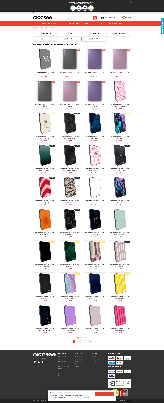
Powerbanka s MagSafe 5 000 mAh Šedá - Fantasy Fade (94, 329)
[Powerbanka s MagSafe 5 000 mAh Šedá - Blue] (94, 123)
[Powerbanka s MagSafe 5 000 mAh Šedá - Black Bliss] (44, 252)
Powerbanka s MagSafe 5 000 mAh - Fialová (94, 73)
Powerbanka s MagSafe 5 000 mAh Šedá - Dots (69, 201)
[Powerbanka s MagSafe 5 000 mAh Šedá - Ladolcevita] (119, 284)
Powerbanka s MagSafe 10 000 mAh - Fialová (94, 105)
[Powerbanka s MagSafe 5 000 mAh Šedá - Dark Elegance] (69, 123)
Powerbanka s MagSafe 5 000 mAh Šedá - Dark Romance (69, 233)
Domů (34, 27)
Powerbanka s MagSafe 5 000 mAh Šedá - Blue (94, 137)
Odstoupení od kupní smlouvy (82, 364)
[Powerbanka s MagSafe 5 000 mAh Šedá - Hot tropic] (119, 316)
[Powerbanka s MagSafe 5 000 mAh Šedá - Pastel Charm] (119, 219)
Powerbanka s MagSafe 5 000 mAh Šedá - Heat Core (44, 233)
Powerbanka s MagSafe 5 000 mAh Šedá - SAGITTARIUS (44, 329)
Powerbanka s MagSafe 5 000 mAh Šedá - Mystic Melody (69, 329)
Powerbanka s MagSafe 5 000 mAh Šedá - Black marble (119, 169)
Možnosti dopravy (62, 359)
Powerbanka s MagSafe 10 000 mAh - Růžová (69, 105)
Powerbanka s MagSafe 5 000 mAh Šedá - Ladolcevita (119, 297)
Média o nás (94, 364)
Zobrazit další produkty (82, 337)
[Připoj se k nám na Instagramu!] (39, 362)
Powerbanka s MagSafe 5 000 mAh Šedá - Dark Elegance (69, 137)
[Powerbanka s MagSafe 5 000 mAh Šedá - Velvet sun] (119, 252)
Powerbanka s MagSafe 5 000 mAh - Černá (69, 73)
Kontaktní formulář (96, 359)
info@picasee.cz (113, 13)
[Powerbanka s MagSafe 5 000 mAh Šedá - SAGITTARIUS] (44, 316)
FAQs (59, 375)
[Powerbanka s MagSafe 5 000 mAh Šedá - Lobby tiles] (94, 252)
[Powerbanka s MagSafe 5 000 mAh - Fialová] (94, 59)
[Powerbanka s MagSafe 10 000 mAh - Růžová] (69, 91)
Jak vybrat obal (61, 371)
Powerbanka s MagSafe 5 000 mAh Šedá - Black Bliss (44, 265)
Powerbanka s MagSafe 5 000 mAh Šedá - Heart (44, 297)
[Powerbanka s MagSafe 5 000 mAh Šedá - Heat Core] (44, 219)
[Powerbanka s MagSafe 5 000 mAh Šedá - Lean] (119, 187)
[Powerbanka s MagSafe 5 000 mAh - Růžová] (119, 59)
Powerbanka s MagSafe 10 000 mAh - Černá (44, 105)
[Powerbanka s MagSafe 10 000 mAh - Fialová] (94, 91)
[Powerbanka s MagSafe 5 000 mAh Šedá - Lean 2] (119, 123)
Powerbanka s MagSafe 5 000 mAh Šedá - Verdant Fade (44, 169)
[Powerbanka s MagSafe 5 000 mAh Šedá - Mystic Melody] (69, 316)
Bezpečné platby (62, 361)
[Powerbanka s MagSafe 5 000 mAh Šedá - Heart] (44, 284)
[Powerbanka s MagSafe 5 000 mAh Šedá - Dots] (69, 187)
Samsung (40, 27)
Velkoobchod (95, 361)
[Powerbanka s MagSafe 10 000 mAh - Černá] (44, 91)
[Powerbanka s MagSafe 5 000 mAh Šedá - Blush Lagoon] (94, 155)
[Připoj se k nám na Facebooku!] (35, 362)
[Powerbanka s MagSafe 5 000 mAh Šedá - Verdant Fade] (44, 155)
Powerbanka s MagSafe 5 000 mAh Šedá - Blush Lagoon (94, 169)
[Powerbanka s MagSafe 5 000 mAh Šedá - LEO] (94, 219)
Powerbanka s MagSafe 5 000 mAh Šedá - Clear (94, 201)
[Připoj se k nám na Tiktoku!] (43, 362)
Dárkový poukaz (62, 356)
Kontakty (94, 356)
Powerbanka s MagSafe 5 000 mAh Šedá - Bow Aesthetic (119, 105)
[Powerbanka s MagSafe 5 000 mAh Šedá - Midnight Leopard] (69, 155)
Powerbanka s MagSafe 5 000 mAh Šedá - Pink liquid (69, 297)
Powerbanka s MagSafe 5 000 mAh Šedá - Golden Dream (44, 137)
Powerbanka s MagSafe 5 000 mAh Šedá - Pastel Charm (119, 233)
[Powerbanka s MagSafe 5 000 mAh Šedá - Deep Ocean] (94, 284)
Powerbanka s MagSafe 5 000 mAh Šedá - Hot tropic (119, 329)
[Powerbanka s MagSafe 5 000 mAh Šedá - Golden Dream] (44, 123)
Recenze (60, 368)
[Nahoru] (2, 400)
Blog (59, 373)
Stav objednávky (79, 356)
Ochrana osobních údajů (64, 366)
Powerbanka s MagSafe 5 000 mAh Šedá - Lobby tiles (94, 265)
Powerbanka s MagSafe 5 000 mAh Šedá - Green (69, 265)
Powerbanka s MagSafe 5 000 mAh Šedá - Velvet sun (119, 265)
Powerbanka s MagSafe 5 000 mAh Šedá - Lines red (44, 201)
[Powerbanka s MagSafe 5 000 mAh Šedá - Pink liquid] (69, 284)
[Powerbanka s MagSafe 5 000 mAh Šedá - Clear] (94, 187)
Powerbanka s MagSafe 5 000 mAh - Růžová (119, 73)
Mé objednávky (78, 359)
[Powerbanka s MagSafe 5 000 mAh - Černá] (69, 59)
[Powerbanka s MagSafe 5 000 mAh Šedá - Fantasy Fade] (94, 316)
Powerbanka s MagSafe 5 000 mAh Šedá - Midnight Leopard (69, 169)
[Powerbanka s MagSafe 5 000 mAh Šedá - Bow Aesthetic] (119, 91)
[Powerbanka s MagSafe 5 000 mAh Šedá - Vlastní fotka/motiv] (44, 59)
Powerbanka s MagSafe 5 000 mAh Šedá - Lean (119, 201)
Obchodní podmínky (63, 364)
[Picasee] (42, 17)
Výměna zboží (78, 361)
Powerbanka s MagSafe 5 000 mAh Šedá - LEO (94, 233)
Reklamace (77, 366)
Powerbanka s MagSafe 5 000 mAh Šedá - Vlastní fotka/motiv (44, 73)
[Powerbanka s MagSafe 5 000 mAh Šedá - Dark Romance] (69, 219)
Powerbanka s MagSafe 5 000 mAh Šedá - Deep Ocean (94, 297)
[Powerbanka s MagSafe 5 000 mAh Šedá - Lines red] (44, 187)
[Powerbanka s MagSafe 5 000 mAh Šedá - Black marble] (119, 155)
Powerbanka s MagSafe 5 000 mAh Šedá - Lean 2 (119, 137)
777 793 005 (105, 13)
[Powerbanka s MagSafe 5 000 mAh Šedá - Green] (69, 252)
